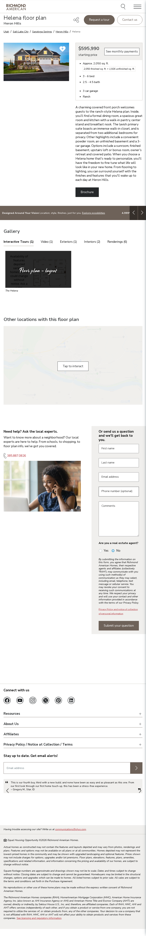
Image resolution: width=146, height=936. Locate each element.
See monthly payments (122, 51)
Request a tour (99, 20)
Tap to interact (73, 366)
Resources (12, 714)
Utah (6, 31)
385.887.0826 (16, 456)
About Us (11, 724)
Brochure (87, 192)
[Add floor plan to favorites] (62, 49)
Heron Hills (62, 31)
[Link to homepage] (16, 7)
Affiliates (11, 734)
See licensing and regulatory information (39, 918)
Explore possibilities (93, 213)
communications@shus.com (70, 829)
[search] (123, 7)
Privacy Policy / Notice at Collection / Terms (38, 745)
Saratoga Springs (42, 31)
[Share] (76, 20)
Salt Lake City (20, 31)
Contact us (129, 20)
